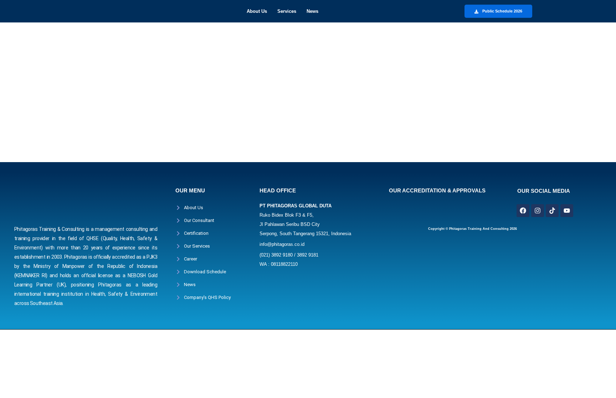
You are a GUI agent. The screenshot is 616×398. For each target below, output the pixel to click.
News (312, 11)
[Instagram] (537, 210)
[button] (258, 11)
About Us (257, 11)
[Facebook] (523, 210)
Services (286, 11)
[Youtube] (566, 210)
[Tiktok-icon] (552, 210)
